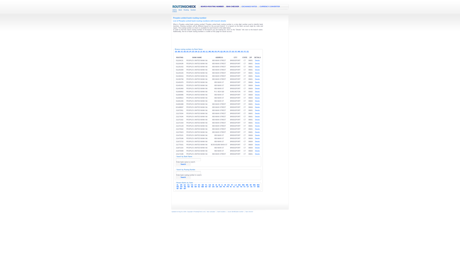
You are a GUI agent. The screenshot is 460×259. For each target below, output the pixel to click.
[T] (230, 52)
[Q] (221, 52)
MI (251, 185)
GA (210, 185)
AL (178, 185)
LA (236, 185)
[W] (239, 52)
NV (206, 187)
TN (241, 187)
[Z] (248, 52)
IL (222, 185)
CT (196, 185)
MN (254, 185)
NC (185, 187)
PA (224, 187)
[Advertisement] (216, 39)
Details (257, 60)
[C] (182, 52)
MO (258, 185)
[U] (233, 52)
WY (185, 188)
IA (216, 185)
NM (202, 187)
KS (228, 185)
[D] (185, 52)
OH (213, 187)
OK (217, 187)
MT (181, 187)
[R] (224, 52)
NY (210, 187)
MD (243, 185)
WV (181, 188)
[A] (176, 52)
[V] (236, 52)
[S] (227, 52)
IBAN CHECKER (232, 6)
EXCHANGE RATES (249, 6)
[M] (210, 52)
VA (251, 187)
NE (192, 187)
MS (178, 187)
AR (181, 185)
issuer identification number (236, 211)
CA (188, 185)
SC (234, 187)
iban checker (249, 211)
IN (225, 185)
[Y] (245, 52)
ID (219, 185)
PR (228, 187)
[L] (207, 52)
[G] (193, 52)
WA (258, 187)
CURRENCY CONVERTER (270, 6)
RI (231, 187)
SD (237, 187)
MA (239, 185)
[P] (219, 52)
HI (213, 185)
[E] (188, 52)
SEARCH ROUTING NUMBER (212, 6)
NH (196, 187)
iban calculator (211, 211)
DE (203, 185)
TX (244, 187)
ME (247, 185)
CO (192, 185)
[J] (201, 52)
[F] (190, 52)
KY (232, 185)
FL (206, 185)
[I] (198, 52)
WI (177, 188)
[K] (204, 52)
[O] (216, 52)
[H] (196, 52)
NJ (199, 187)
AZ (185, 185)
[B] (179, 52)
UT (248, 187)
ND (188, 187)
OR (220, 187)
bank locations (221, 211)
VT (255, 187)
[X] (242, 52)
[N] (213, 52)
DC (199, 185)
